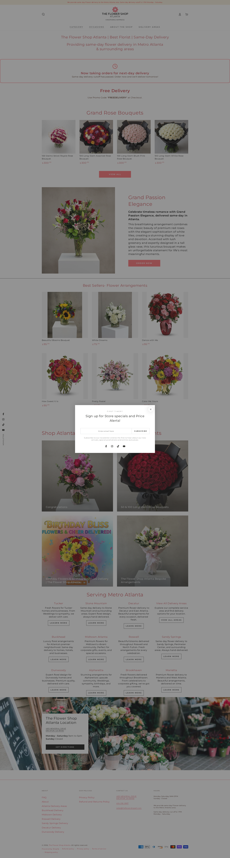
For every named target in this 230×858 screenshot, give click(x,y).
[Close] (151, 409)
